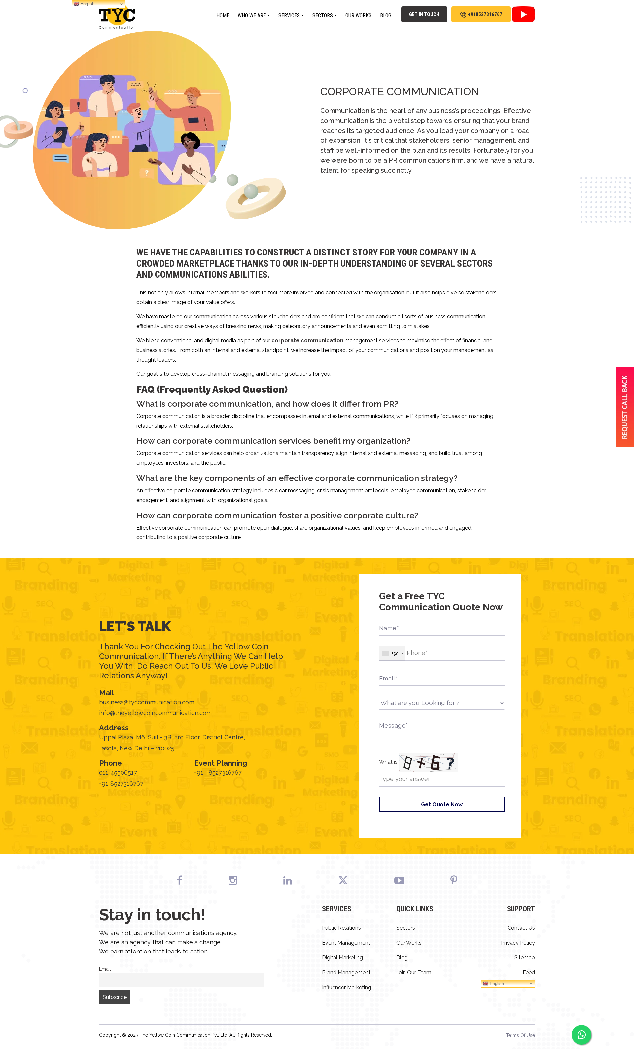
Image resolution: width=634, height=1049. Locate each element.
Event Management (346, 943)
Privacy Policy (518, 943)
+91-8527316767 (121, 783)
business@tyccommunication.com (146, 702)
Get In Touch (424, 14)
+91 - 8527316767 (218, 772)
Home (222, 15)
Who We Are (252, 15)
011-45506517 (118, 772)
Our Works (358, 15)
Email (105, 969)
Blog (385, 15)
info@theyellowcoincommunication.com (155, 712)
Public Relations (341, 928)
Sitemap (524, 957)
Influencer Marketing (346, 987)
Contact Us (521, 928)
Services (289, 15)
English (496, 983)
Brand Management (346, 972)
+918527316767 (485, 14)
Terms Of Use (520, 1035)
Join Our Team (413, 972)
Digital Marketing (342, 957)
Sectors (322, 15)
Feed (529, 972)
